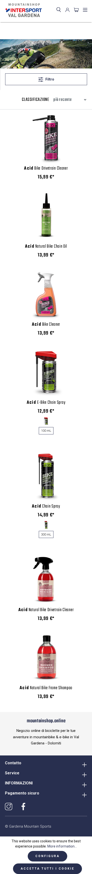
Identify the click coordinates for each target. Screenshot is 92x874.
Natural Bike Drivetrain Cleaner (46, 610)
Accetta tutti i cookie (47, 868)
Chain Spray (46, 506)
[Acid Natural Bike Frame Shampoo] (46, 657)
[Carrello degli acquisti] (76, 9)
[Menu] (85, 9)
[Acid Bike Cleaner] (46, 294)
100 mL (46, 430)
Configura (47, 856)
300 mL (46, 534)
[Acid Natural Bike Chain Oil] (46, 216)
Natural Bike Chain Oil (46, 246)
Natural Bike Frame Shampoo (46, 688)
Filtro (49, 79)
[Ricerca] (58, 9)
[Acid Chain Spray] (46, 475)
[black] (46, 421)
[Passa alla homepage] (22, 10)
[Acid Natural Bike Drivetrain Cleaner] (46, 579)
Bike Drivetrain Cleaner (46, 168)
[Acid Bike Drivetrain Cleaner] (46, 137)
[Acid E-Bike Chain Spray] (46, 372)
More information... (62, 846)
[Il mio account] (67, 9)
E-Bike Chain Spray (46, 402)
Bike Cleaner (46, 324)
